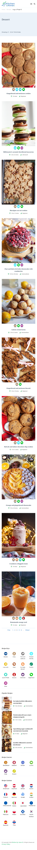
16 (26, 630)
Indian (31, 797)
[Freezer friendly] (17, 89)
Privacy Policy (6, 844)
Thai (14, 825)
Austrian (14, 788)
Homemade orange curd (18, 622)
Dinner (23, 765)
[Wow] (22, 147)
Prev (8, 630)
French (5, 797)
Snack (14, 774)
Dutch (31, 788)
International (7, 805)
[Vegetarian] (23, 89)
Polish (14, 814)
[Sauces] (23, 618)
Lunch (31, 765)
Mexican (5, 814)
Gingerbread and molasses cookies (18, 93)
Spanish (5, 825)
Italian (14, 806)
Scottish (22, 814)
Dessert (14, 765)
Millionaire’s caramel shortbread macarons (18, 152)
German (14, 797)
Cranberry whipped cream (18, 564)
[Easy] (13, 89)
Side (5, 774)
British (23, 788)
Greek (23, 797)
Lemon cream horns (19, 330)
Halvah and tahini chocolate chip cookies (18, 447)
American (6, 788)
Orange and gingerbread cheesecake (18, 505)
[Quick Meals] (20, 89)
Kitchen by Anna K (17, 842)
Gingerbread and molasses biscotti (18, 388)
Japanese (23, 806)
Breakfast (6, 765)
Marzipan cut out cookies (18, 210)
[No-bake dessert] (17, 559)
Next (28, 630)
